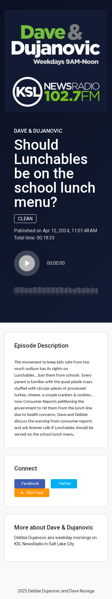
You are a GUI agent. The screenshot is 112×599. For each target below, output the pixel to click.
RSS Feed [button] (31, 492)
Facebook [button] (30, 483)
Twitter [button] (64, 483)
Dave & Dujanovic (38, 131)
